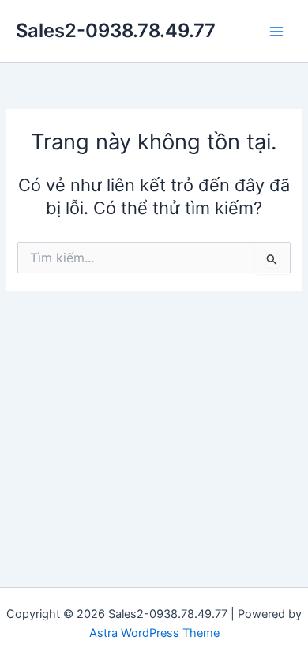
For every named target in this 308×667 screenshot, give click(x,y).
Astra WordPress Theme (154, 633)
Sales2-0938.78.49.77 (116, 30)
